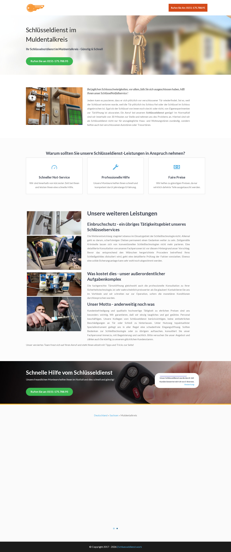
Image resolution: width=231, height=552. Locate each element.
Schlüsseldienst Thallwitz (115, 480)
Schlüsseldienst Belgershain (115, 419)
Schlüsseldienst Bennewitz (115, 423)
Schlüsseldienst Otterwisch (115, 472)
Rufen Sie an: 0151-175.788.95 (188, 7)
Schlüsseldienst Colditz (115, 435)
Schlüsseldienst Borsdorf (115, 427)
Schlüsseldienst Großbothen (115, 447)
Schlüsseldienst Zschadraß (115, 497)
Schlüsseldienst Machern (115, 456)
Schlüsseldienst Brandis (115, 431)
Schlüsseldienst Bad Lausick (115, 415)
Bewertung (189, 384)
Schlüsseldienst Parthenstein (115, 476)
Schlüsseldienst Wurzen (115, 492)
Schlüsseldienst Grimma (115, 443)
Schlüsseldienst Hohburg (115, 452)
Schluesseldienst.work (130, 546)
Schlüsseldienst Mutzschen (115, 460)
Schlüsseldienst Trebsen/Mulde (115, 488)
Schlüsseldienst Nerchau (115, 468)
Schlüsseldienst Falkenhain (115, 439)
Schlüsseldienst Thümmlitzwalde (115, 484)
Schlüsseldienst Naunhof (115, 464)
